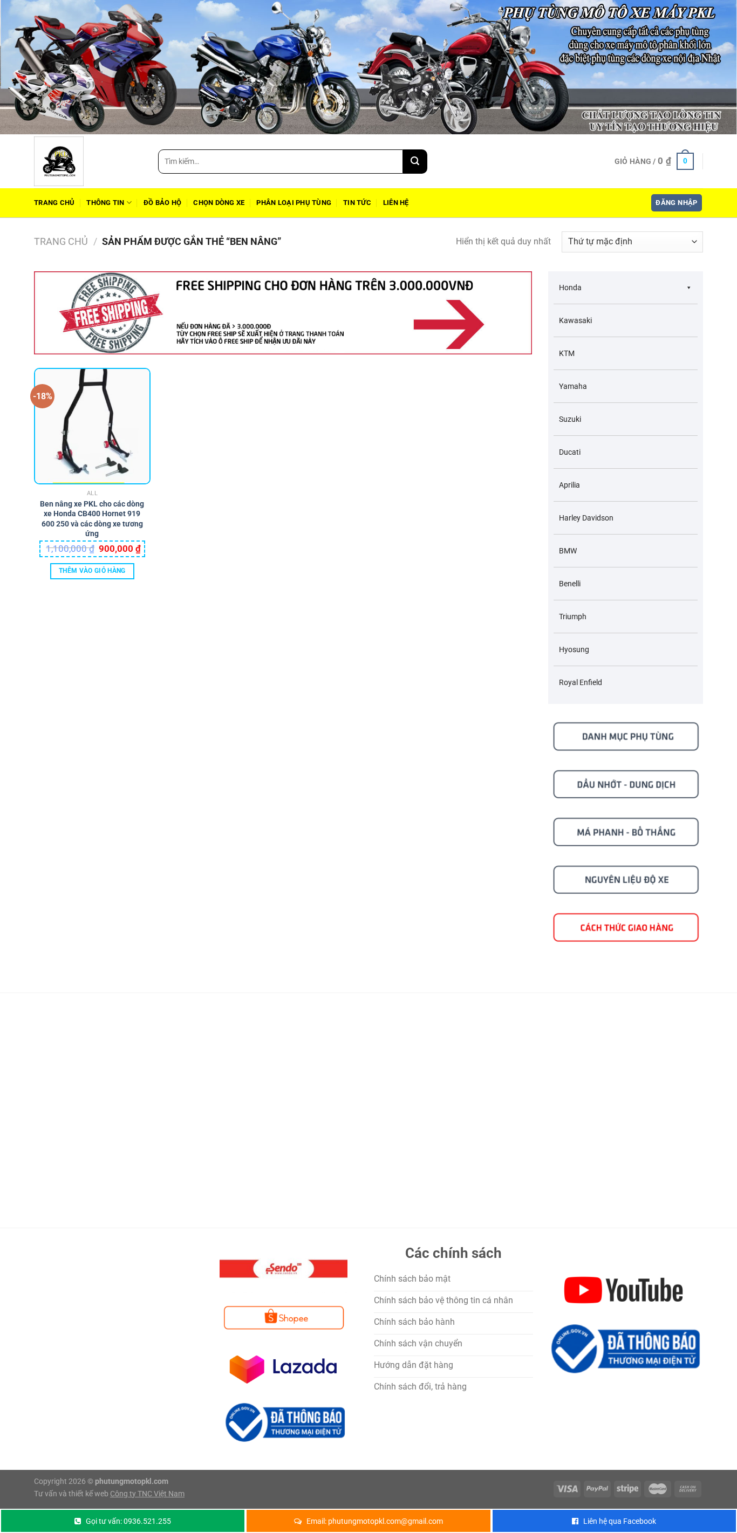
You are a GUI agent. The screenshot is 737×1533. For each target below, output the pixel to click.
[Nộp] (415, 161)
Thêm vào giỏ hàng (92, 570)
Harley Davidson (586, 518)
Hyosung (574, 649)
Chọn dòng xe (218, 203)
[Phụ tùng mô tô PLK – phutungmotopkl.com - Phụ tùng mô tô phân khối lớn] (88, 161)
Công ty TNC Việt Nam (147, 1493)
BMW (568, 550)
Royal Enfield (580, 682)
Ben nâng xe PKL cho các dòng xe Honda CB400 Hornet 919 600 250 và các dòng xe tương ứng (92, 510)
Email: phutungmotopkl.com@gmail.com (374, 1521)
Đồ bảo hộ (162, 203)
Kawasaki (575, 320)
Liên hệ (396, 203)
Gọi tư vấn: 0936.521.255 (128, 1521)
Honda (570, 287)
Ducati (570, 452)
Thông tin (105, 203)
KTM (567, 353)
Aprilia (569, 485)
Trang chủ (54, 203)
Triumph (572, 616)
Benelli (570, 583)
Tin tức (357, 203)
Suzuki (570, 419)
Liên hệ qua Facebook (619, 1521)
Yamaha (573, 386)
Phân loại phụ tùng (293, 203)
